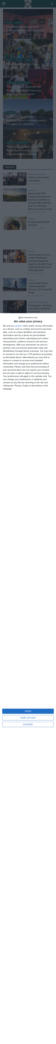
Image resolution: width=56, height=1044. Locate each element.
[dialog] (28, 678)
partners (19, 326)
